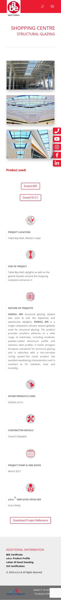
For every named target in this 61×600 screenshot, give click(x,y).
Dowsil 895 (30, 186)
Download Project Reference (30, 520)
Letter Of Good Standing (20, 562)
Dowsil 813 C (30, 197)
